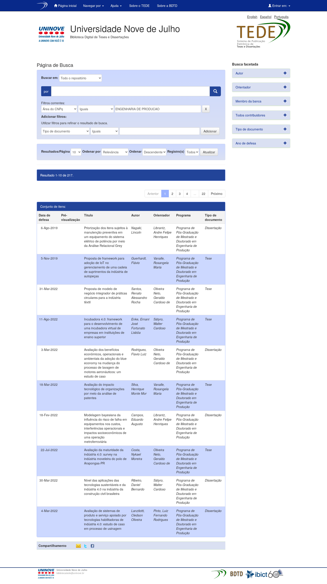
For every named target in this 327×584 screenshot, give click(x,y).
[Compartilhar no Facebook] (93, 546)
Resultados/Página (55, 151)
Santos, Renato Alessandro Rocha (139, 295)
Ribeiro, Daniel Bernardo (137, 484)
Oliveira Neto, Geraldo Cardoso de (161, 295)
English (252, 16)
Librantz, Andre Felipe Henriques (162, 232)
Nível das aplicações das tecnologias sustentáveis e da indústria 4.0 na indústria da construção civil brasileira (105, 487)
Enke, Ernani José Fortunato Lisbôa (140, 326)
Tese (208, 258)
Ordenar (135, 151)
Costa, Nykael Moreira (136, 454)
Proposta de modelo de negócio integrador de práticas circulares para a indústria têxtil (105, 295)
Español (265, 16)
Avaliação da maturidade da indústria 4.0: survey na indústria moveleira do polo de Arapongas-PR (105, 456)
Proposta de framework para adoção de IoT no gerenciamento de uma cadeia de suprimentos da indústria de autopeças (106, 267)
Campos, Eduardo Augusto (137, 419)
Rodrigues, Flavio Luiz (139, 351)
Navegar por (92, 5)
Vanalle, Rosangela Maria (161, 262)
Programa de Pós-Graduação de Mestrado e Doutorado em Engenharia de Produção (187, 239)
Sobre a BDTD (166, 5)
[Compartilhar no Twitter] (85, 546)
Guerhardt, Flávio (139, 260)
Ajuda (115, 5)
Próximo (216, 193)
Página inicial (67, 5)
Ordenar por (91, 151)
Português (281, 16)
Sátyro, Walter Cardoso (159, 323)
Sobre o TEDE (138, 5)
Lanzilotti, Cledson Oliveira (138, 515)
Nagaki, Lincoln (136, 230)
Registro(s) (175, 151)
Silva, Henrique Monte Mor (139, 389)
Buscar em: (49, 77)
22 (203, 193)
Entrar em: (279, 5)
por (46, 91)
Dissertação (213, 228)
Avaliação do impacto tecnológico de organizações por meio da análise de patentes (104, 391)
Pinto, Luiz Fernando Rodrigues (160, 515)
